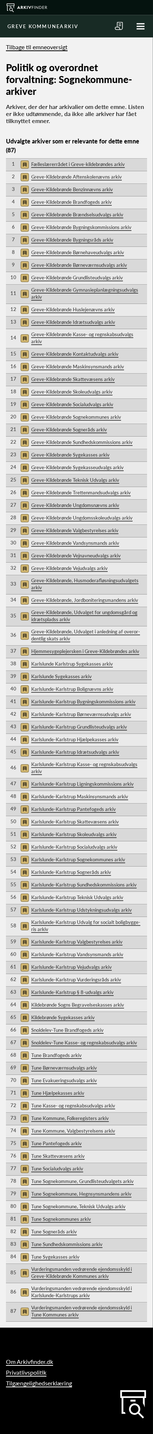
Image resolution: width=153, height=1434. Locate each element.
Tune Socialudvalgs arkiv (57, 1169)
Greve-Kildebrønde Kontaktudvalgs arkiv (74, 354)
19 (13, 404)
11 (13, 293)
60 (13, 954)
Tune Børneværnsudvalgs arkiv (64, 1068)
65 (13, 1017)
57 (13, 910)
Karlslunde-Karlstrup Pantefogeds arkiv (73, 809)
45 (13, 752)
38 (13, 663)
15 (13, 354)
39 (13, 676)
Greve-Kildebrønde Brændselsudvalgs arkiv (77, 215)
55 (13, 884)
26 (13, 492)
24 (13, 467)
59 (13, 941)
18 (13, 391)
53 (13, 859)
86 (13, 1292)
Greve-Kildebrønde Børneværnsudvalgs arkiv (79, 265)
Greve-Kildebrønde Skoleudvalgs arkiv (72, 392)
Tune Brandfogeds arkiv (56, 1055)
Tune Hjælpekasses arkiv (57, 1093)
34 (13, 600)
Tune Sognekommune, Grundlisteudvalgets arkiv (82, 1181)
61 (13, 967)
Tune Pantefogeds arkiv (56, 1143)
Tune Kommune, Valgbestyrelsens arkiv (73, 1131)
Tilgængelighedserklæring (39, 1383)
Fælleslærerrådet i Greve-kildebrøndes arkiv (78, 164)
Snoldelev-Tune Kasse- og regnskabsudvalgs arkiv (84, 1043)
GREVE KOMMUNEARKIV (43, 26)
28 (13, 517)
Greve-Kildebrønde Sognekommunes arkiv (76, 417)
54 (13, 872)
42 (13, 714)
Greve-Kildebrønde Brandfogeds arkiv (71, 202)
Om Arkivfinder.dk (29, 1361)
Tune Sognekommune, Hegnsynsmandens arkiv (81, 1194)
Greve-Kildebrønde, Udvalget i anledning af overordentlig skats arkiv (85, 635)
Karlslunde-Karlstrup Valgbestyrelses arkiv (77, 942)
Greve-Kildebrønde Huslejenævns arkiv (73, 309)
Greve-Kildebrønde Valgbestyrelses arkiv (74, 530)
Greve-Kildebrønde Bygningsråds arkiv (72, 240)
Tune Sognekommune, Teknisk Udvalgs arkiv (78, 1206)
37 (13, 651)
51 (13, 834)
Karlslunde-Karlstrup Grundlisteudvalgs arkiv (79, 727)
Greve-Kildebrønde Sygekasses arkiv (70, 455)
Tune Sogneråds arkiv (54, 1232)
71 (13, 1093)
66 (13, 1030)
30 (13, 543)
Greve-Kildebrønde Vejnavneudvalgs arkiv (76, 556)
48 (13, 796)
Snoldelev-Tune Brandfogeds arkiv (67, 1030)
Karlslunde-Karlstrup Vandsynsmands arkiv (77, 954)
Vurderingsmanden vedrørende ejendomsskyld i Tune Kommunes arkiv (81, 1311)
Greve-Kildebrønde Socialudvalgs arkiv (72, 404)
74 (13, 1130)
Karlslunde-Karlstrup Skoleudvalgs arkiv (74, 834)
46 (13, 768)
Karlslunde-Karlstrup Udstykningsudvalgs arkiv (81, 910)
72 (13, 1105)
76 (13, 1156)
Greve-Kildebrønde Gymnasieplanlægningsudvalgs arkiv (84, 293)
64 (13, 1004)
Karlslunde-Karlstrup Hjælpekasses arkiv (74, 739)
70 (13, 1080)
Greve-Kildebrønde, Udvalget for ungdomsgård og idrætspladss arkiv (84, 616)
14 (13, 338)
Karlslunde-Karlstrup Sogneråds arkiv (71, 872)
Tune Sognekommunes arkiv (61, 1219)
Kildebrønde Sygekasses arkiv (63, 1017)
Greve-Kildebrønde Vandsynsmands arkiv (75, 543)
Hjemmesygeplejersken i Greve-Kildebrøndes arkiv (85, 651)
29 (13, 530)
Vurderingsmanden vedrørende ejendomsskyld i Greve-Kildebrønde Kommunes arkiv (81, 1272)
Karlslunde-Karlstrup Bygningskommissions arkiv (83, 702)
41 (13, 701)
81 (13, 1219)
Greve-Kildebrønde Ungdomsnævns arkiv (75, 505)
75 (13, 1143)
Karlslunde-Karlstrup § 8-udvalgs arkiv (72, 992)
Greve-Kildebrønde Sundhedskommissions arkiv (82, 442)
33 (13, 584)
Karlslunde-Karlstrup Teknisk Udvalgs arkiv (77, 897)
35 (13, 616)
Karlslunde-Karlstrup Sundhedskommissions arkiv (84, 885)
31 (13, 555)
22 (13, 442)
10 (13, 277)
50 (13, 821)
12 (13, 309)
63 (13, 992)
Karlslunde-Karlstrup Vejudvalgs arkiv (71, 967)
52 (13, 847)
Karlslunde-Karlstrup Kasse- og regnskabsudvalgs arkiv (84, 768)
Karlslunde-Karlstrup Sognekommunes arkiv (78, 859)
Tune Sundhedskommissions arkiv (66, 1244)
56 (13, 897)
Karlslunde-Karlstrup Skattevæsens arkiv (75, 822)
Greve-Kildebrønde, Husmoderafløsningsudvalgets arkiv (85, 584)
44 (13, 739)
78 (13, 1181)
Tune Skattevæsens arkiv (58, 1156)
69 (13, 1067)
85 (13, 1272)
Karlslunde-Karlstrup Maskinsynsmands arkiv (79, 796)
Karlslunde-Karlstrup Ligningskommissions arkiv (82, 784)
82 (13, 1231)
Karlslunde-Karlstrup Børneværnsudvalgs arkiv (81, 714)
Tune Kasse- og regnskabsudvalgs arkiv (73, 1106)
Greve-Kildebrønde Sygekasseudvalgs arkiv (77, 467)
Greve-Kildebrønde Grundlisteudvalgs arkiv (77, 278)
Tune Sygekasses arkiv (55, 1257)
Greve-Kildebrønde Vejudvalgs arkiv (69, 568)
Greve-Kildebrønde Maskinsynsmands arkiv (77, 367)
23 (13, 454)
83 (13, 1244)
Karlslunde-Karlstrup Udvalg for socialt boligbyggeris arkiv (85, 926)
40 (13, 689)
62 (13, 979)
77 (13, 1168)
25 (13, 480)
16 (13, 366)
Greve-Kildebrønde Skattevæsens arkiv (73, 379)
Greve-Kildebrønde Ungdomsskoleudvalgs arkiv (82, 518)
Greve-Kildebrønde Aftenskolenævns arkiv (76, 177)
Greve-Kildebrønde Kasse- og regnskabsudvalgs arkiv (82, 338)
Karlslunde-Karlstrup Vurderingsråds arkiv (76, 980)
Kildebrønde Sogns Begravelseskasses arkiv (77, 1005)
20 (13, 417)
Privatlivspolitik (26, 1372)
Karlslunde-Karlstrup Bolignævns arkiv (72, 689)
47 (13, 783)
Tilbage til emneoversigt (37, 46)
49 (13, 809)
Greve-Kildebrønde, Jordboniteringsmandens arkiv (84, 600)
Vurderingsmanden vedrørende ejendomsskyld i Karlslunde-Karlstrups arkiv (81, 1292)
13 (13, 322)
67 (13, 1042)
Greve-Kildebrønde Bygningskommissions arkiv (81, 227)
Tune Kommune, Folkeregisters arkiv (70, 1118)
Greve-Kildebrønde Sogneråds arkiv (69, 430)
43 (13, 726)
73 (13, 1118)
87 (13, 1311)
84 (13, 1256)
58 (13, 925)
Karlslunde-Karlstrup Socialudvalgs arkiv (74, 847)
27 (13, 505)
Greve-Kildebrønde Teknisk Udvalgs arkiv (75, 480)
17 (13, 379)
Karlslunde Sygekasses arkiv (61, 676)
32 (13, 568)
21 (13, 429)
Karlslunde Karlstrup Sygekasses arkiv (72, 664)
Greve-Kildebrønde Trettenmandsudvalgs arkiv (81, 493)
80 (13, 1206)
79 (13, 1193)
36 (13, 635)
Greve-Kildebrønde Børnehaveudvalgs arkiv (77, 252)
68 (13, 1055)
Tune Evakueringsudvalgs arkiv (64, 1080)
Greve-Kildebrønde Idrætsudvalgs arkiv (73, 322)
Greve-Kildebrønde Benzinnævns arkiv (72, 189)
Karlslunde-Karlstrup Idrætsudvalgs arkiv (75, 752)
